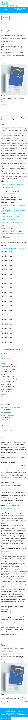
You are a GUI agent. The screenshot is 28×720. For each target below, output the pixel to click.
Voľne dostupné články (5, 111)
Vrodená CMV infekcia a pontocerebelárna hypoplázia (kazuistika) (13, 240)
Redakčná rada (4, 112)
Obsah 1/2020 (4, 109)
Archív (2, 110)
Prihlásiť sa (18, 193)
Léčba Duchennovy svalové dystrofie (8, 219)
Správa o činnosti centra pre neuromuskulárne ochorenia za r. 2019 (13, 248)
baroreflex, (12, 184)
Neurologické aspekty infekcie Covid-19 (8, 230)
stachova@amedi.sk (5, 635)
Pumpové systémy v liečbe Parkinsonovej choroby (10, 227)
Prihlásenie (3, 14)
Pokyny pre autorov (4, 113)
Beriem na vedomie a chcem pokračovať (19, 9)
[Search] (26, 24)
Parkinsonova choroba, (5, 184)
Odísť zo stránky (5, 9)
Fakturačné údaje (19, 711)
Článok (2, 108)
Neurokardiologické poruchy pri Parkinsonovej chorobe (11, 222)
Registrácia (7, 14)
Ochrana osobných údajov (10, 711)
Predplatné (3, 104)
